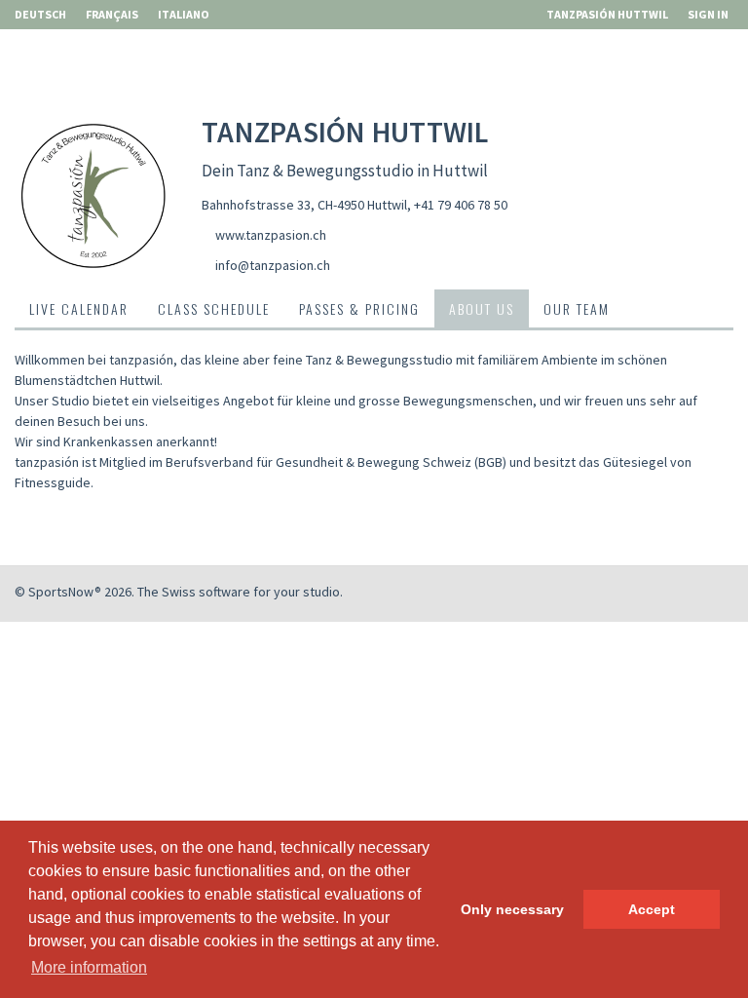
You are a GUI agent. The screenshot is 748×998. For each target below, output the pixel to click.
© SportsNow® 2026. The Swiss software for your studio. (179, 591)
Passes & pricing (359, 308)
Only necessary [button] (512, 909)
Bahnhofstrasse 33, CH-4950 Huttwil (304, 204)
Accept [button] (651, 909)
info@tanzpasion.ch (272, 265)
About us (481, 308)
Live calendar (79, 308)
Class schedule (214, 308)
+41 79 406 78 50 (460, 204)
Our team (576, 308)
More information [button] (89, 967)
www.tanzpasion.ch (270, 235)
